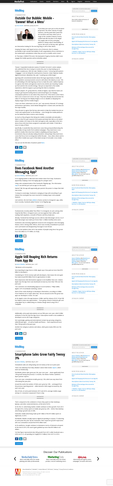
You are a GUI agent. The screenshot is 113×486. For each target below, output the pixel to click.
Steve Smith (20, 25)
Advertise (87, 1)
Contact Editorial (42, 469)
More (62, 1)
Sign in (73, 1)
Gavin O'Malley (21, 175)
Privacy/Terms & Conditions (66, 469)
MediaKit (34, 469)
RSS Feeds (50, 469)
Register (80, 1)
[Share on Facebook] (16, 147)
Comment (19, 152)
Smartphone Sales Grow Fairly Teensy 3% (83, 44)
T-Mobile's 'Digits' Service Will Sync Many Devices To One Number (83, 52)
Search (68, 1)
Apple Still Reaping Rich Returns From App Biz (85, 41)
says (16, 185)
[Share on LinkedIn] (20, 147)
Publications (33, 1)
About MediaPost (27, 469)
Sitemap (56, 469)
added (34, 200)
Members (56, 1)
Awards (48, 1)
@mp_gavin (75, 174)
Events (42, 1)
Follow (95, 1)
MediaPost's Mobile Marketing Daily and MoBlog (81, 171)
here (42, 143)
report (54, 367)
